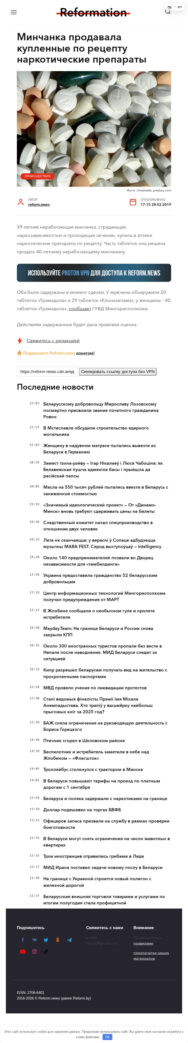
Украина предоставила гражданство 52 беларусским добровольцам (100, 578)
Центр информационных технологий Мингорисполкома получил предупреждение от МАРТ (104, 596)
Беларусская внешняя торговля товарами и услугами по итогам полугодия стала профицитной (104, 899)
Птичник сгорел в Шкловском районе (84, 740)
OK (107, 1037)
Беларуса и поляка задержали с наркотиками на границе (105, 798)
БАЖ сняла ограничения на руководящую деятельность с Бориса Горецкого (105, 726)
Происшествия (37, 176)
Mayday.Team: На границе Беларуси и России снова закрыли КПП (98, 631)
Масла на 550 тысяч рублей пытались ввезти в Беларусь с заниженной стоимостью (105, 490)
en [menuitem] (180, 7)
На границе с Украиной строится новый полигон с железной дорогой (97, 882)
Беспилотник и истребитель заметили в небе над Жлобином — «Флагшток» (96, 755)
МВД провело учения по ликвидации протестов (95, 687)
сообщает (80, 308)
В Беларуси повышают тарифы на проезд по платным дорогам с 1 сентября (101, 784)
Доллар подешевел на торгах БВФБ (82, 809)
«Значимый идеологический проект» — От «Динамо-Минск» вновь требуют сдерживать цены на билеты (99, 508)
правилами (143, 943)
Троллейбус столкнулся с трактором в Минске (93, 769)
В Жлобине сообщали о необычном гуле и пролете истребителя (99, 614)
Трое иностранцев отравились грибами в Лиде (93, 856)
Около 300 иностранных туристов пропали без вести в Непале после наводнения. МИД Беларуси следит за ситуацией (102, 652)
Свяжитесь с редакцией (53, 340)
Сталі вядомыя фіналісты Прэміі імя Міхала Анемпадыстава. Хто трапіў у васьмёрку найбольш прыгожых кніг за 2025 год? (98, 705)
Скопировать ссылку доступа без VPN (117, 371)
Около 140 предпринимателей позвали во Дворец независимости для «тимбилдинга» (98, 561)
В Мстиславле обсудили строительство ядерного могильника (96, 431)
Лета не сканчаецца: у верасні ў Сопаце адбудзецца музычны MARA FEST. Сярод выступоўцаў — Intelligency (102, 543)
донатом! (85, 353)
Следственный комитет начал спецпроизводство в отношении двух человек (98, 525)
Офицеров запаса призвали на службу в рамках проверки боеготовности (106, 824)
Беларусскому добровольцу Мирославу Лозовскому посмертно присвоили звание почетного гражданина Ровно (101, 410)
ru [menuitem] (169, 7)
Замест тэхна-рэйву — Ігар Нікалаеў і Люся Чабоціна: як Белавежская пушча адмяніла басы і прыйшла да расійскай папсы (103, 469)
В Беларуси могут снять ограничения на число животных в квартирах (106, 841)
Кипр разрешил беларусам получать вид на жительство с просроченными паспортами (105, 673)
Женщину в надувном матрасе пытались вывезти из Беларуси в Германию (99, 448)
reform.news (39, 204)
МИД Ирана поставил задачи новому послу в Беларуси (103, 867)
